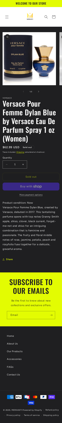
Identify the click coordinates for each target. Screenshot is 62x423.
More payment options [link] (31, 195)
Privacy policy (13, 415)
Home (10, 336)
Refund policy (52, 410)
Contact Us (13, 374)
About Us (12, 343)
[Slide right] (38, 91)
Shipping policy (51, 415)
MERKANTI (17, 410)
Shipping (20, 152)
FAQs (10, 367)
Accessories (14, 359)
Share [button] (9, 259)
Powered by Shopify (32, 410)
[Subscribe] (51, 315)
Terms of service (32, 415)
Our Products (15, 351)
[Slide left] (23, 91)
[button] (7, 17)
